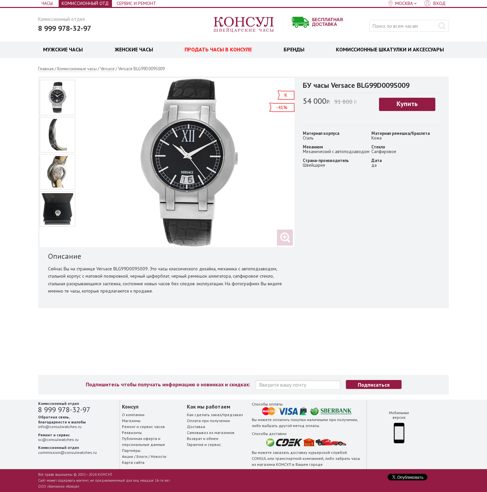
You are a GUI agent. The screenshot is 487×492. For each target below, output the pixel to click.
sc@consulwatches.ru (58, 439)
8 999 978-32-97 (64, 28)
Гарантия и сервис (204, 444)
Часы (47, 3)
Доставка (196, 426)
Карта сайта (133, 462)
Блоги (141, 456)
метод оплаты (306, 425)
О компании (133, 414)
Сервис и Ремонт (136, 3)
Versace (107, 69)
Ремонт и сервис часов (143, 426)
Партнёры (131, 450)
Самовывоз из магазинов (211, 432)
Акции (127, 456)
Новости (158, 456)
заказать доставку (290, 452)
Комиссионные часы (77, 69)
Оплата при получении (208, 420)
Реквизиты (132, 432)
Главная (46, 69)
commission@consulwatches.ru (67, 452)
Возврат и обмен (202, 438)
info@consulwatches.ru (59, 426)
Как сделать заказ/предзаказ (215, 414)
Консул (244, 25)
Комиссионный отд (85, 3)
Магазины (131, 420)
